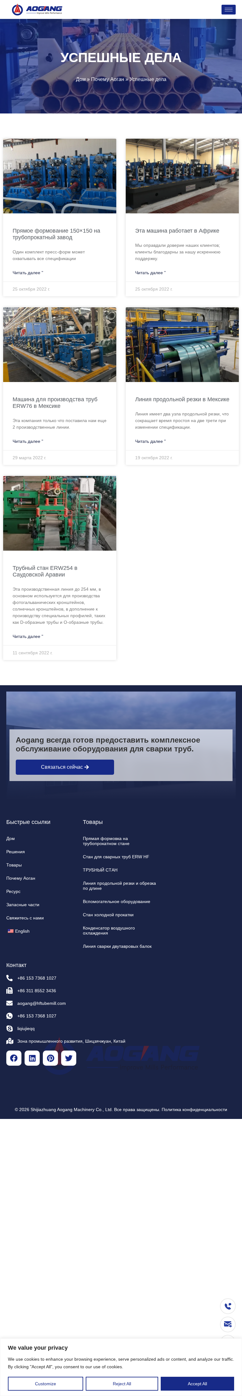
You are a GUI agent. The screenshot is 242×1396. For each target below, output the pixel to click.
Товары (14, 864)
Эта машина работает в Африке (177, 231)
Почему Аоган (107, 79)
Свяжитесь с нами (25, 917)
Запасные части (22, 904)
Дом (81, 79)
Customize (45, 1383)
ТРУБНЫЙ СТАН (100, 869)
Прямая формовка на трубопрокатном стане (106, 841)
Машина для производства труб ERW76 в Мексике (55, 402)
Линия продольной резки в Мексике (182, 399)
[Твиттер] (68, 1058)
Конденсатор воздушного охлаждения (109, 930)
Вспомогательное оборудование (116, 901)
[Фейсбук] (13, 1058)
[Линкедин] (32, 1058)
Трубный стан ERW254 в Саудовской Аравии (45, 571)
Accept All (197, 1383)
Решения (15, 851)
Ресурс (13, 891)
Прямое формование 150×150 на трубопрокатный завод (56, 234)
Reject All (122, 1383)
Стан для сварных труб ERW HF (116, 856)
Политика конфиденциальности (194, 1109)
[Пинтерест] (50, 1058)
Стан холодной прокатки (108, 914)
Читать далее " (28, 272)
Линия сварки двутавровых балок (117, 946)
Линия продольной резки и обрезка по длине (119, 886)
